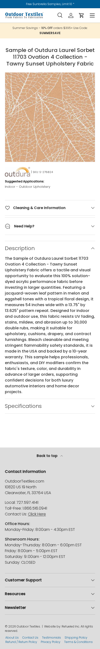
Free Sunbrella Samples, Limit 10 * (50, 4)
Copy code (52, 33)
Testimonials (51, 637)
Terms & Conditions (78, 642)
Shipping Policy (76, 637)
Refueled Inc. (71, 626)
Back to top (47, 455)
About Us (12, 637)
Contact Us (30, 637)
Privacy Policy (50, 642)
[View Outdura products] (17, 172)
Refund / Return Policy (21, 642)
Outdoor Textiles (28, 626)
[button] (81, 15)
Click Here (37, 514)
